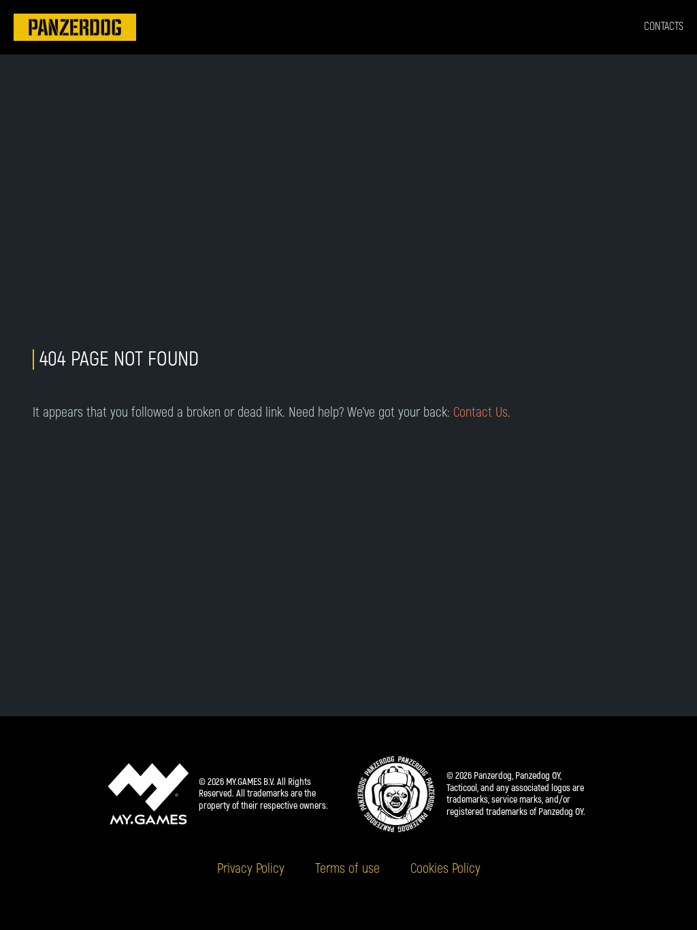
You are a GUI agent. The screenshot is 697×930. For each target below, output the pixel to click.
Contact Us (480, 412)
